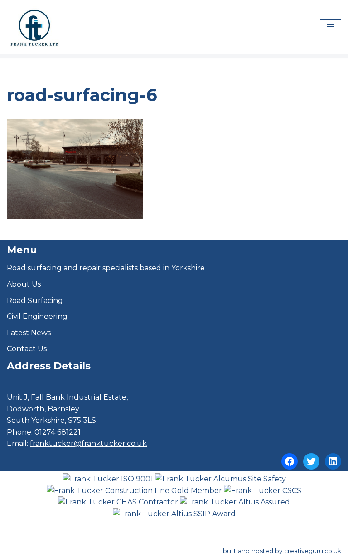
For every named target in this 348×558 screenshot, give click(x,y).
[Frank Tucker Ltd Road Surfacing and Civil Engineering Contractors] (34, 26)
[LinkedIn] (333, 461)
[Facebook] (289, 461)
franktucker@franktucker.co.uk (88, 443)
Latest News (29, 332)
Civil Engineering (37, 316)
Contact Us (27, 348)
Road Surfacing (35, 300)
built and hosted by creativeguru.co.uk (282, 550)
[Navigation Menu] (330, 26)
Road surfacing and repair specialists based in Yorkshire (106, 268)
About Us (24, 284)
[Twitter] (311, 461)
